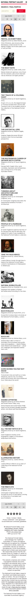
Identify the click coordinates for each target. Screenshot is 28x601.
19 (11, 19)
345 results (8, 16)
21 (19, 19)
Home (8, 518)
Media (19, 518)
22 (23, 19)
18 (7, 19)
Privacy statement (8, 520)
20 (15, 19)
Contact (14, 518)
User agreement (20, 520)
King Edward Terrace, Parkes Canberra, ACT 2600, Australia (14, 529)
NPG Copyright (14, 590)
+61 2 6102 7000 (16, 532)
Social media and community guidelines (14, 521)
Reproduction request (19, 587)
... (3, 19)
